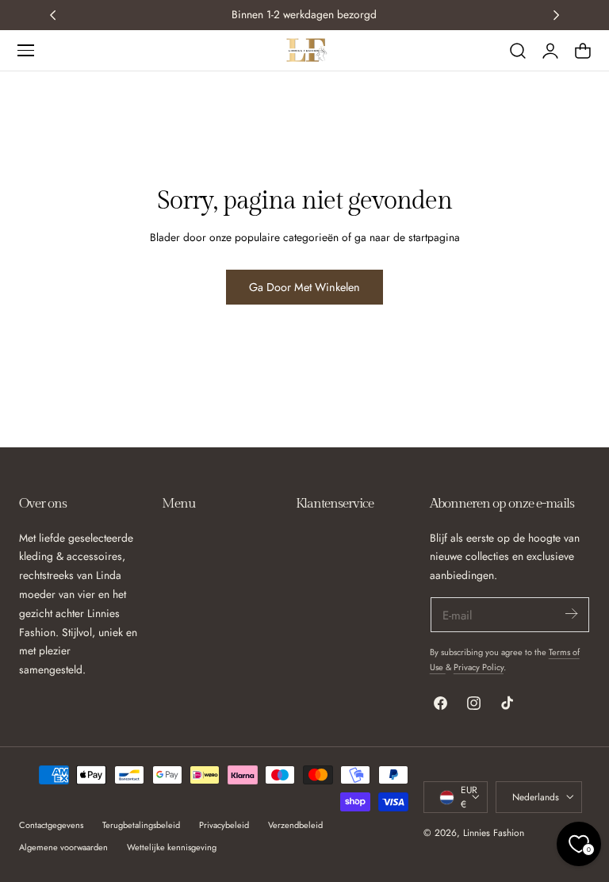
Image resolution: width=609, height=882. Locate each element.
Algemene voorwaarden (63, 847)
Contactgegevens (51, 825)
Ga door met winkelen (304, 287)
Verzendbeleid (295, 825)
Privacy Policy (479, 667)
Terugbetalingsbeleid (141, 825)
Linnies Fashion (493, 832)
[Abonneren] (571, 613)
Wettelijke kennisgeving (171, 847)
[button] (25, 50)
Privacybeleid (224, 825)
